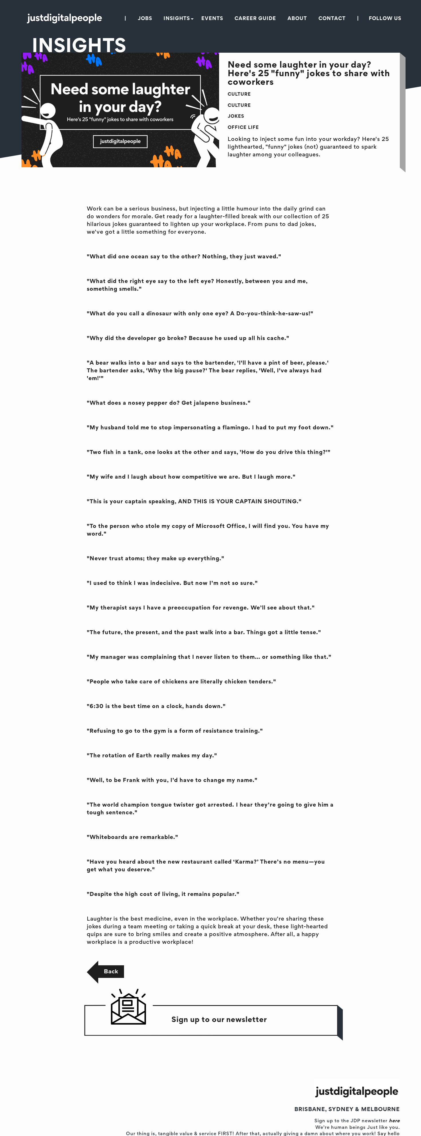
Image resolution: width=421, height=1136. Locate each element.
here (394, 1121)
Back (111, 971)
